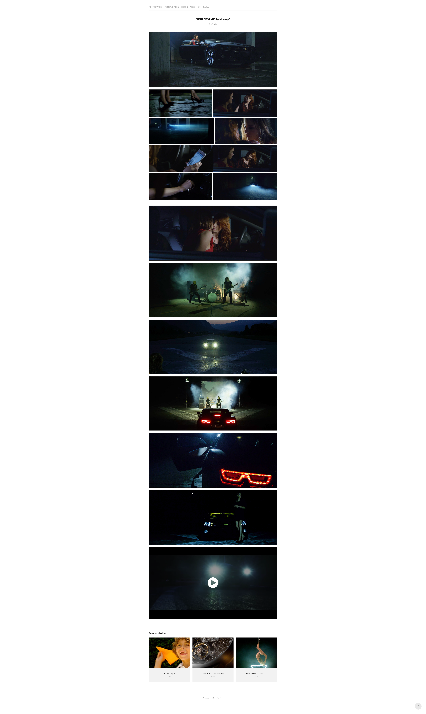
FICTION (184, 7)
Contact (206, 7)
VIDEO (192, 7)
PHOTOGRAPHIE (155, 7)
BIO (199, 7)
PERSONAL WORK (172, 7)
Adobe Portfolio (217, 698)
